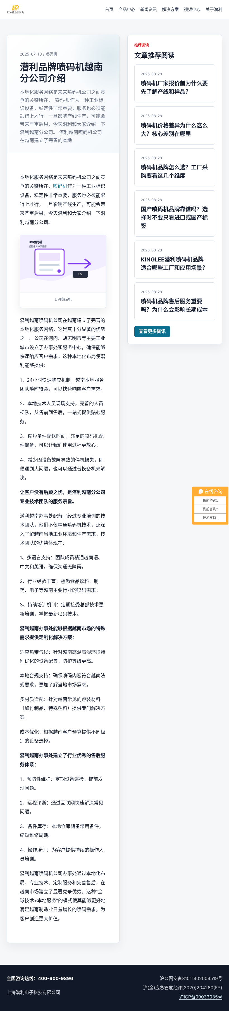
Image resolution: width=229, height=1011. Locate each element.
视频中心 (192, 9)
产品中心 (126, 9)
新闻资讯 (148, 9)
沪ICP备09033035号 (200, 997)
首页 (109, 9)
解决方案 (170, 9)
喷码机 (60, 186)
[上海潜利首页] (15, 9)
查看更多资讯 (152, 331)
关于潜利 (214, 9)
